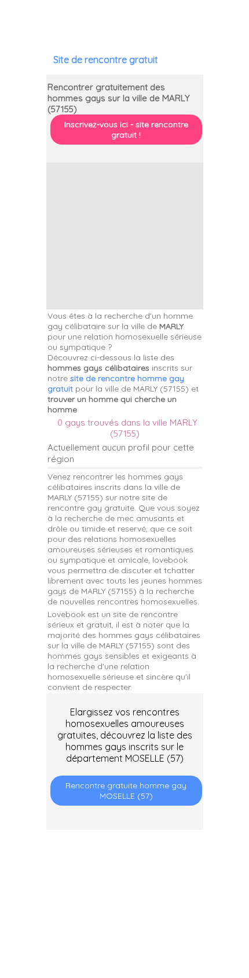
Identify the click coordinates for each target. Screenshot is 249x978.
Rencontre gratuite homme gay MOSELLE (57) (125, 790)
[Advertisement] (124, 236)
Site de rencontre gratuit (105, 59)
